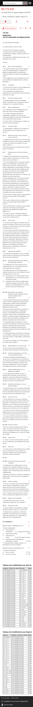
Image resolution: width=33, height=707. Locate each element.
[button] (2, 701)
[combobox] (16, 16)
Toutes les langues (10, 28)
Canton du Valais (5, 698)
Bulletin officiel (14, 698)
